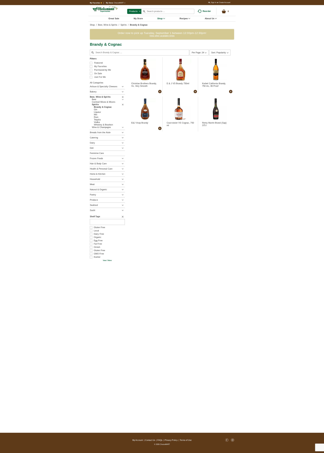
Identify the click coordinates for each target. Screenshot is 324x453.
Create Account (224, 2)
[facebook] (226, 440)
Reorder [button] (207, 11)
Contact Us (150, 440)
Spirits (123, 25)
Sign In (213, 2)
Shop (92, 25)
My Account (137, 440)
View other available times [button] (162, 36)
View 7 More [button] (107, 260)
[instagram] (232, 440)
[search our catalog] (144, 11)
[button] (119, 3)
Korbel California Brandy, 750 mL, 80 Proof (214, 84)
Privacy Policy (171, 440)
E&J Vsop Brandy (139, 123)
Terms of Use (186, 440)
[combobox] (134, 11)
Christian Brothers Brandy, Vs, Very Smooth (144, 84)
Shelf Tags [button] (95, 216)
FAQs (159, 440)
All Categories (96, 83)
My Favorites (95, 3)
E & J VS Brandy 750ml (178, 83)
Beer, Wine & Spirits (107, 25)
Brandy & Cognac (139, 25)
